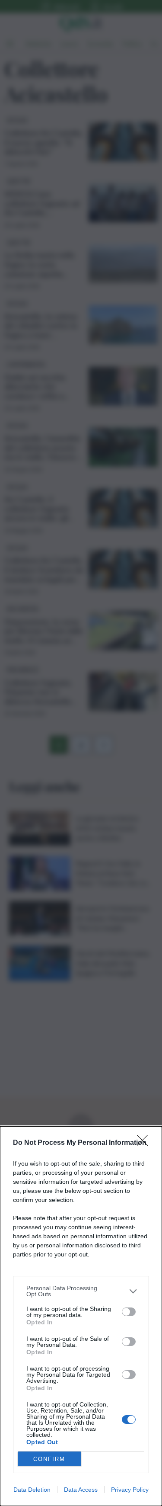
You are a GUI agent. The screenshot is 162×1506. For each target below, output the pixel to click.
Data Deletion (32, 1489)
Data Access (81, 1489)
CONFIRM (49, 1459)
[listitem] (81, 1291)
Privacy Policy (130, 1489)
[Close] (145, 1143)
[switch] (129, 1311)
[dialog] (81, 1316)
